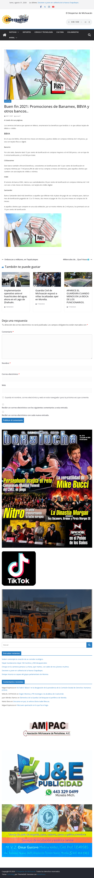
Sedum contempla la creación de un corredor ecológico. (22, 659)
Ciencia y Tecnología (44, 32)
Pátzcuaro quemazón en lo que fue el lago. (32, 705)
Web (4, 385)
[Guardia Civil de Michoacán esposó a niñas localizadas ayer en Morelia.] (47, 274)
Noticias (13, 32)
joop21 (18, 116)
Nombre (6, 363)
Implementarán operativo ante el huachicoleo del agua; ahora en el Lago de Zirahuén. (15, 296)
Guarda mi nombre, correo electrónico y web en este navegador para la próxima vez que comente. (47, 397)
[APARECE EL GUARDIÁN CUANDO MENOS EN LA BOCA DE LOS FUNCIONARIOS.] (78, 274)
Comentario (8, 332)
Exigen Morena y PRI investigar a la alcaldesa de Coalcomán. (41, 694)
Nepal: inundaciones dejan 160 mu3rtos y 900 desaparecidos (24, 663)
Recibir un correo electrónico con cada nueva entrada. (25, 415)
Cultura (60, 32)
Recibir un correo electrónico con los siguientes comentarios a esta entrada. (35, 407)
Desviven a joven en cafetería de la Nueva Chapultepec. (22, 670)
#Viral (12, 37)
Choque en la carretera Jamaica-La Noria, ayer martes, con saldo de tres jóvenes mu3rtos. (35, 667)
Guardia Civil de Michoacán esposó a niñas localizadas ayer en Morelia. (46, 295)
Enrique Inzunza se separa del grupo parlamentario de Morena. (25, 674)
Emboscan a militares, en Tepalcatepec (21, 259)
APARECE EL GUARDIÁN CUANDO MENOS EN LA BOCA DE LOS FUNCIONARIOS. (78, 296)
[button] (18, 32)
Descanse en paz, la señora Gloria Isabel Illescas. (31, 701)
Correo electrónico (11, 374)
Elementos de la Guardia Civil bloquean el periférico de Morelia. (43, 698)
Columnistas (73, 32)
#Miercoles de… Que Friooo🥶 (76, 259)
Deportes (27, 32)
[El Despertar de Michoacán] (4, 35)
